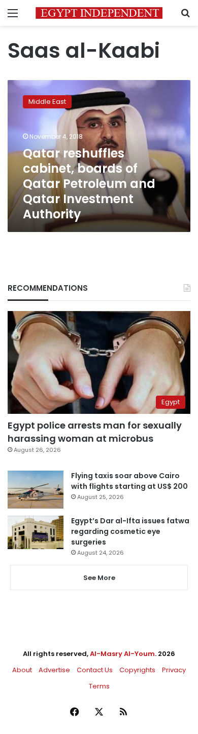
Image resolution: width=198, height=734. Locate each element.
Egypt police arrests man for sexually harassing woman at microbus (95, 431)
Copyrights (137, 670)
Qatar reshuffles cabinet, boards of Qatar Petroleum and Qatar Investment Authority (89, 183)
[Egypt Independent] (99, 13)
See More (99, 578)
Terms (99, 686)
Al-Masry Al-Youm (122, 654)
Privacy (174, 670)
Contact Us (95, 670)
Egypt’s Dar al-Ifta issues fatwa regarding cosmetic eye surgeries (130, 531)
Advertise (54, 670)
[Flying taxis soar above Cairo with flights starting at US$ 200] (35, 490)
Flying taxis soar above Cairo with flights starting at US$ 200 (129, 481)
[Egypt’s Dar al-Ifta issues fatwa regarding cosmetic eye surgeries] (35, 532)
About (22, 670)
